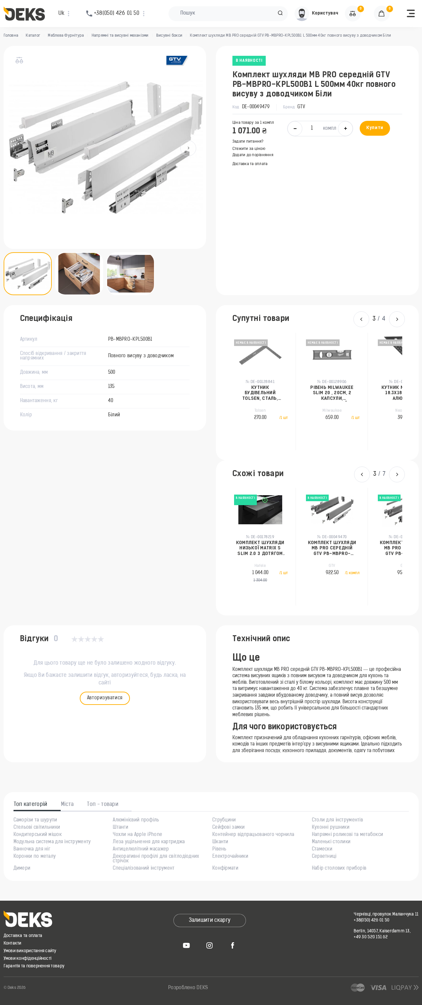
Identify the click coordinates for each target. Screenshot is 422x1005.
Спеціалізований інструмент (143, 868)
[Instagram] (209, 945)
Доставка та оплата (249, 164)
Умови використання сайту (30, 951)
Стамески (322, 849)
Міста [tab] (67, 804)
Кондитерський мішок (38, 835)
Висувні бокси (169, 36)
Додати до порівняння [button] (252, 155)
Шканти (220, 842)
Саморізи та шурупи (35, 820)
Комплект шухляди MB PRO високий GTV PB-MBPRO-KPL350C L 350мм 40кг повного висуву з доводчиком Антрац (342, 548)
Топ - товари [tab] (102, 804)
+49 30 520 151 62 (370, 937)
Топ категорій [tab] (30, 804)
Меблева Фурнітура (66, 36)
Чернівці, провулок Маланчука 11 (386, 914)
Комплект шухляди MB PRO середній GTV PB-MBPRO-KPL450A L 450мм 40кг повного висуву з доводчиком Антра (270, 548)
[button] (280, 14)
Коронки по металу (35, 856)
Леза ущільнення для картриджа (149, 842)
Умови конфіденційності (28, 958)
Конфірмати (225, 868)
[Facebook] (233, 945)
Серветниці (324, 856)
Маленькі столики (331, 842)
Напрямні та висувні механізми (120, 36)
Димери (22, 868)
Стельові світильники (37, 827)
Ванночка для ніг (32, 849)
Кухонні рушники (330, 827)
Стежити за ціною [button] (248, 149)
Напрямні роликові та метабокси (347, 835)
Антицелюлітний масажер (141, 849)
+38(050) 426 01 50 (371, 920)
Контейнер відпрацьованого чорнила (253, 835)
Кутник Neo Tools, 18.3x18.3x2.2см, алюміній (376, 393)
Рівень (219, 849)
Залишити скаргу (210, 920)
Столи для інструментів (337, 820)
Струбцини (224, 820)
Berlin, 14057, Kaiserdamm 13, (382, 931)
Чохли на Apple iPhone (137, 835)
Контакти (12, 943)
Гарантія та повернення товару (34, 966)
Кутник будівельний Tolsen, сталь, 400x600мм (232, 393)
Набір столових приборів (339, 868)
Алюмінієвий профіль (136, 820)
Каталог (33, 36)
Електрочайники (230, 856)
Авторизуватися (105, 698)
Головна (11, 36)
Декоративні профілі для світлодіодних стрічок (156, 859)
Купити (374, 127)
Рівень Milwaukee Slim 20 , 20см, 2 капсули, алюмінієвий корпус (303, 393)
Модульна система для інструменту (52, 842)
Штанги (120, 827)
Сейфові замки (228, 827)
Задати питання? (248, 142)
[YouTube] (186, 945)
